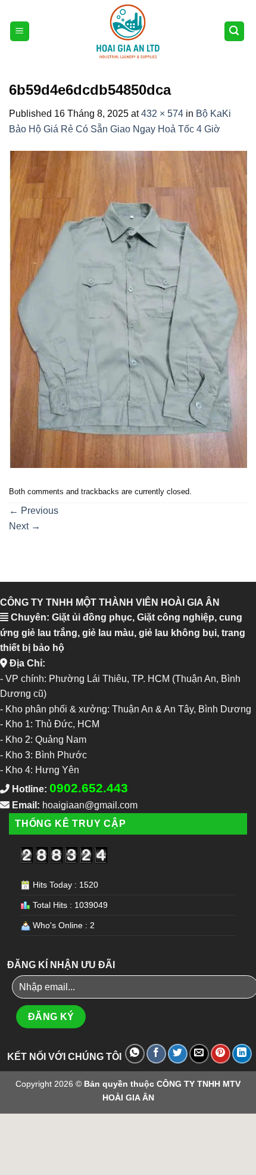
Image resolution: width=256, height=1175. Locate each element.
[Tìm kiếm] (234, 31)
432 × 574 (162, 113)
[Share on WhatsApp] (135, 1054)
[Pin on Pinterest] (220, 1054)
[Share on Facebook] (156, 1054)
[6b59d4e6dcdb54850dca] (128, 308)
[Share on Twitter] (178, 1054)
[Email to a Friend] (199, 1054)
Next (24, 526)
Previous (33, 511)
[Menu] (20, 31)
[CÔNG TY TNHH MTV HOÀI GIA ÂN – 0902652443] (128, 31)
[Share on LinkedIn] (242, 1054)
